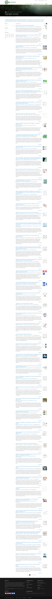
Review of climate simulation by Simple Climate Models (24, 25)
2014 (9, 36)
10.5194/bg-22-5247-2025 (26, 315)
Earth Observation (30, 19)
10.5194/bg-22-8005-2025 (26, 47)
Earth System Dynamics (36, 19)
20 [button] (45, 23)
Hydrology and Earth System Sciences (32, 20)
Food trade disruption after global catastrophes (23, 334)
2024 (9, 34)
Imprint (20, 597)
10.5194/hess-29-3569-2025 (32, 501)
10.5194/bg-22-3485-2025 (26, 554)
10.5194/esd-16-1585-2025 (28, 335)
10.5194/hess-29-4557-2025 (32, 400)
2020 (7, 35)
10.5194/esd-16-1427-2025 (28, 444)
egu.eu (46, 3)
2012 (13, 36)
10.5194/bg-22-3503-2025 (26, 566)
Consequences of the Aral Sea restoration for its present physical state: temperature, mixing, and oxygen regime (27, 499)
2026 (5, 34)
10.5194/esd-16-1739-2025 (28, 261)
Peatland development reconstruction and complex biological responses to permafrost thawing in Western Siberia (28, 411)
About (28, 3)
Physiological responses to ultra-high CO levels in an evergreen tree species (28, 343)
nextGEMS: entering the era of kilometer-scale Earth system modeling (27, 212)
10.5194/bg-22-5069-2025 (26, 344)
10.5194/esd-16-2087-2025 (28, 114)
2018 (11, 35)
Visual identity (29, 597)
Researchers (28, 582)
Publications (35, 3)
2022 (13, 34)
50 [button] (46, 23)
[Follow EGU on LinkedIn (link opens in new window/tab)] (5, 593)
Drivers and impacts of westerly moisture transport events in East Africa (27, 169)
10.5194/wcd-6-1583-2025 (30, 104)
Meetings (31, 3)
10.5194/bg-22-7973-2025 (26, 82)
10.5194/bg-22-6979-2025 (26, 148)
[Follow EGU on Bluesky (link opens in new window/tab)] (14, 593)
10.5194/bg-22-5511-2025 (26, 284)
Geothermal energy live (11, 588)
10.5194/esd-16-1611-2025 (28, 304)
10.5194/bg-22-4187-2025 (26, 489)
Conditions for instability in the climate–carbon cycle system (25, 113)
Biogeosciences (25, 19)
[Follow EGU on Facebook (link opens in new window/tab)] (10, 593)
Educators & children (29, 587)
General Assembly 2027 (40, 582)
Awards (39, 3)
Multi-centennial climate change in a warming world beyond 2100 (26, 443)
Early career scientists (29, 584)
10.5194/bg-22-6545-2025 (26, 181)
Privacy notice (24, 597)
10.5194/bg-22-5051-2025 (26, 356)
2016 (5, 36)
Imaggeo (38, 587)
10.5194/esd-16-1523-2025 (28, 424)
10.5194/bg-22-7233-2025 (26, 136)
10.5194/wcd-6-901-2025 (30, 468)
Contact (17, 597)
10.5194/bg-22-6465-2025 (26, 194)
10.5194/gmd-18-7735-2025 (31, 213)
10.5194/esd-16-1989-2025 (28, 205)
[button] (14, 25)
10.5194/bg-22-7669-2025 (26, 92)
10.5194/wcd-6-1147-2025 (30, 237)
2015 (7, 36)
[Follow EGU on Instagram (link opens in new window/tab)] (7, 593)
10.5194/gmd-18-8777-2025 (31, 125)
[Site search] (46, 17)
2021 (5, 35)
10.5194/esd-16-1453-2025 (28, 324)
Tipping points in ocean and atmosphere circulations (24, 303)
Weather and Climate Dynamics (13, 21)
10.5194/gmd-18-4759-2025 (31, 512)
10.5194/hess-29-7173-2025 (32, 69)
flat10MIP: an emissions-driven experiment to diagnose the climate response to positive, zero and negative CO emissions (28, 454)
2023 (11, 34)
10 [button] (44, 23)
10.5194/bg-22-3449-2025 (26, 523)
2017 (13, 35)
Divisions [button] (46, 0)
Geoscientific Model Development (21, 20)
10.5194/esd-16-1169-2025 (28, 533)
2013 (11, 36)
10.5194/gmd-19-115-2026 (31, 26)
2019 (9, 35)
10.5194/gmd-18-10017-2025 (32, 58)
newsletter (33, 593)
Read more (40, 33)
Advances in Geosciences (22, 21)
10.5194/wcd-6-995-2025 (30, 367)
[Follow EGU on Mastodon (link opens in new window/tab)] (12, 593)
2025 (7, 34)
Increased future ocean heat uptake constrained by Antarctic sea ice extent (28, 323)
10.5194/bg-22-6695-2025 (26, 159)
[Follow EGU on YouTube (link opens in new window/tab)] (9, 593)
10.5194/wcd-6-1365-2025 (30, 170)
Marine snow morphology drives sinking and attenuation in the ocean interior (28, 553)
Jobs (42, 3)
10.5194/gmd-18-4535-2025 (31, 544)
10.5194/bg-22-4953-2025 (26, 378)
